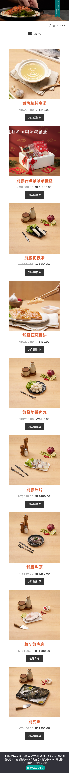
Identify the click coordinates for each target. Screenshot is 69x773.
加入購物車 (34, 117)
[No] (64, 762)
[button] (34, 33)
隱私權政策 (41, 762)
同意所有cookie (35, 768)
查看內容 (34, 658)
